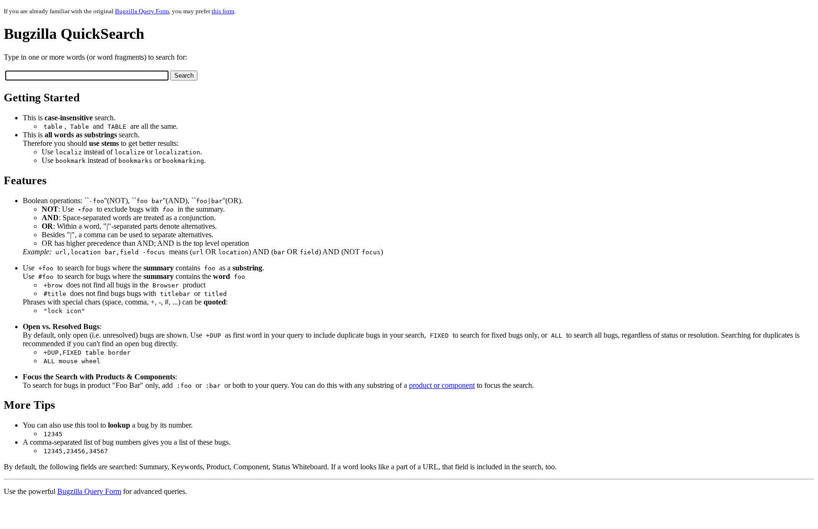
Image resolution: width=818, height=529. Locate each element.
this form (223, 11)
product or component (442, 385)
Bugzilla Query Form (142, 11)
